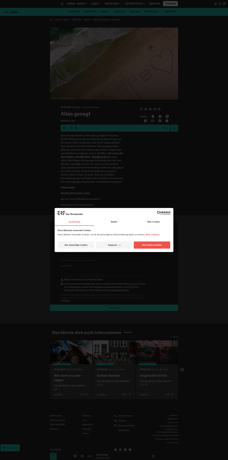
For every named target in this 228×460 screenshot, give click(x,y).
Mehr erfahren (153, 234)
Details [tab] (114, 222)
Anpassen (112, 245)
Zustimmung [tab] (74, 222)
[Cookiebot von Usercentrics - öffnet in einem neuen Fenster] (158, 213)
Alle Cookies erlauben (152, 245)
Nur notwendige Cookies (76, 245)
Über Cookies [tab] (153, 222)
